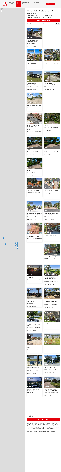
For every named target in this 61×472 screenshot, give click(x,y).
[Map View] (56, 24)
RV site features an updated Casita (33, 346)
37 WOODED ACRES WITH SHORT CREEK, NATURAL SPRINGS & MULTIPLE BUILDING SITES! (34, 127)
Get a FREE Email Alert (43, 20)
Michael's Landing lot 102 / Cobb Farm (51, 346)
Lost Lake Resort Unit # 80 (50, 256)
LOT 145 (46, 125)
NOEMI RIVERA (30, 277)
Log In (42, 3)
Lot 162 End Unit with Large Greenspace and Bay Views (33, 84)
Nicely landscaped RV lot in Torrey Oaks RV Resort (33, 41)
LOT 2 (45, 149)
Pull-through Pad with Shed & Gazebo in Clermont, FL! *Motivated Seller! (51, 192)
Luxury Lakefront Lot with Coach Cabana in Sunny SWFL (51, 390)
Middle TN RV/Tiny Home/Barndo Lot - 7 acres (33, 236)
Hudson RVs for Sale (37, 431)
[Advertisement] (43, 405)
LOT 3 (28, 149)
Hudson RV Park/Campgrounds (48, 431)
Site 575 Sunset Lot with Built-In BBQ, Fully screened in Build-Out (34, 214)
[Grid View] (58, 24)
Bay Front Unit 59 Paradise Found (33, 368)
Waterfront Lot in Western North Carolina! (33, 390)
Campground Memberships (25, 3)
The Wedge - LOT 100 (49, 61)
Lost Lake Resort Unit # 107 (50, 235)
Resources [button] (36, 2)
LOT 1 (28, 170)
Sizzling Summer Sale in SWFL (51, 323)
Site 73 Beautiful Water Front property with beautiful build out (33, 324)
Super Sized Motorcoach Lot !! (34, 105)
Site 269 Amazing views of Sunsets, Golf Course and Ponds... (50, 278)
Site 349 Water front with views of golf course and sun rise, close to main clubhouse (51, 301)
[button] (51, 4)
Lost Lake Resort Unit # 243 (33, 190)
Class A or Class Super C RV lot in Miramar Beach (34, 301)
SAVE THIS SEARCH (43, 419)
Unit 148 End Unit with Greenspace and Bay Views (50, 84)
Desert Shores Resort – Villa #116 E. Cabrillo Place (33, 62)
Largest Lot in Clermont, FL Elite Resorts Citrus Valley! (51, 214)
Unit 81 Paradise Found (49, 367)
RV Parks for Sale (11, 3)
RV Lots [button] (18, 3)
